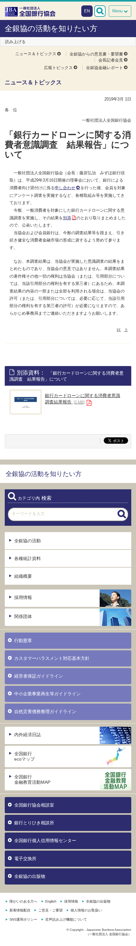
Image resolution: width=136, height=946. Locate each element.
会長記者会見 (110, 60)
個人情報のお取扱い (86, 910)
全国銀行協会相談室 (34, 805)
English (50, 901)
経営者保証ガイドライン (38, 676)
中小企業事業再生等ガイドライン (47, 693)
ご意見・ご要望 (50, 910)
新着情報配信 (19, 910)
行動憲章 (23, 640)
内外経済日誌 (27, 734)
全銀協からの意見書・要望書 (96, 54)
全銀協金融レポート (104, 67)
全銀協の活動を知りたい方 (51, 28)
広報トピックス (58, 67)
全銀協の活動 (27, 540)
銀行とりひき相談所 (34, 822)
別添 (67, 218)
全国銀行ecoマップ (24, 756)
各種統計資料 (27, 558)
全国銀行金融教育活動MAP (32, 779)
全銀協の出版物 (29, 876)
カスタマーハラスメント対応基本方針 (52, 658)
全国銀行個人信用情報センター (45, 840)
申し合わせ (65, 187)
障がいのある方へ (23, 901)
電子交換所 (25, 858)
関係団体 (23, 616)
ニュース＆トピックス (35, 53)
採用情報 (23, 597)
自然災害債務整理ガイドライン (45, 711)
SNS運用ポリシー (23, 919)
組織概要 (23, 576)
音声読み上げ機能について (66, 919)
